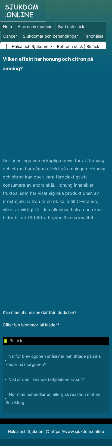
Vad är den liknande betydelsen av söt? (46, 379)
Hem (7, 26)
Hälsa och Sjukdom (30, 46)
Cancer (10, 36)
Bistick (92, 46)
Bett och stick (71, 26)
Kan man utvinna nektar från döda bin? (39, 312)
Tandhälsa (93, 36)
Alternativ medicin (35, 26)
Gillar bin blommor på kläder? (31, 324)
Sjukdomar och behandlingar (50, 36)
